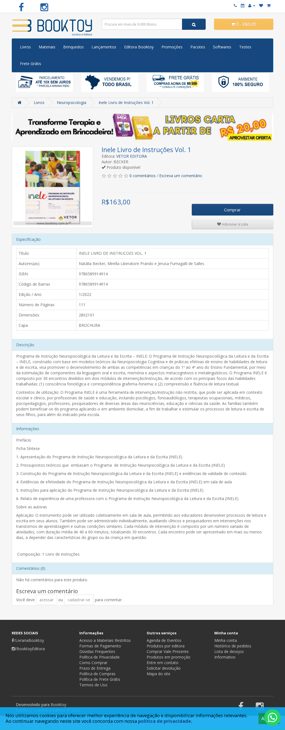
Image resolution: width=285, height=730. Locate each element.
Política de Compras (97, 673)
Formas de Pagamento (100, 646)
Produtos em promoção (168, 657)
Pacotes (197, 47)
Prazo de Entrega (94, 668)
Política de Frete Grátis (99, 679)
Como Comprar (93, 662)
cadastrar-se (79, 599)
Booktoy (58, 704)
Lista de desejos (229, 651)
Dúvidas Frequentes (97, 651)
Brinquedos (73, 47)
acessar (46, 599)
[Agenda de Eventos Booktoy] (242, 5)
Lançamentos (104, 47)
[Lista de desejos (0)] (261, 5)
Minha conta (225, 640)
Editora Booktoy (139, 47)
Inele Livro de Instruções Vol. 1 (126, 102)
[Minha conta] (251, 5)
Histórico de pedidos (232, 646)
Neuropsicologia (71, 102)
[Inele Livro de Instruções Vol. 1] (52, 187)
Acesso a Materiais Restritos (105, 640)
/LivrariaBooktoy (29, 640)
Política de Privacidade (99, 657)
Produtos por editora (166, 646)
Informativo (224, 657)
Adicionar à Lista (234, 224)
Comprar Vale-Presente (168, 651)
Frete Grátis (30, 63)
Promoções (172, 47)
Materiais (47, 47)
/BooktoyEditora (30, 648)
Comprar (232, 209)
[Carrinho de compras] (269, 5)
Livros (25, 47)
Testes (245, 47)
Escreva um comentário (180, 175)
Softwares (222, 47)
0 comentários (142, 175)
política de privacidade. (165, 721)
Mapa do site (158, 673)
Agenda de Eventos (164, 640)
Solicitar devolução (164, 668)
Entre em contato (162, 662)
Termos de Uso (93, 684)
